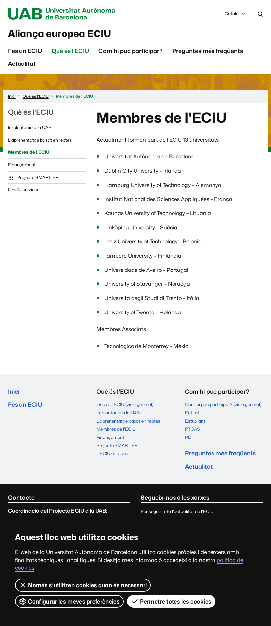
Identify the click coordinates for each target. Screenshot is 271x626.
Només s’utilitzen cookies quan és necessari (87, 585)
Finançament (22, 164)
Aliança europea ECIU (59, 33)
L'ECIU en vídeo (24, 189)
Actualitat (22, 63)
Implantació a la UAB (29, 127)
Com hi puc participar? (130, 50)
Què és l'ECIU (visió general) (125, 404)
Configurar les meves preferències (74, 601)
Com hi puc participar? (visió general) (223, 404)
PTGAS (192, 429)
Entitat (192, 412)
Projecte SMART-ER (37, 177)
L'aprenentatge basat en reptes (40, 140)
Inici (13, 391)
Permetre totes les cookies (175, 601)
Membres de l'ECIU (28, 152)
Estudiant (195, 421)
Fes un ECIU (25, 50)
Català (231, 15)
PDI (188, 437)
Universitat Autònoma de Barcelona (63, 14)
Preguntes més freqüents (207, 50)
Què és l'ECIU (70, 50)
